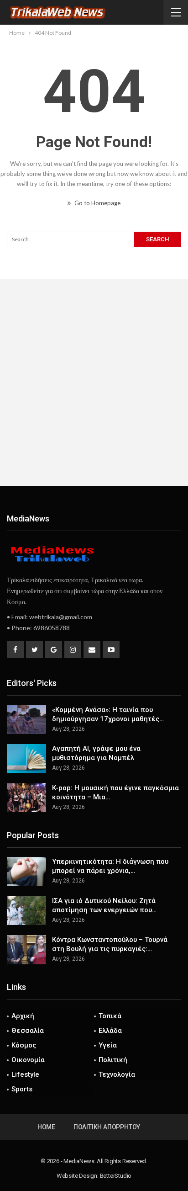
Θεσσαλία (27, 1030)
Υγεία (108, 1045)
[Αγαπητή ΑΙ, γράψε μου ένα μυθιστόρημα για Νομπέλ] (26, 758)
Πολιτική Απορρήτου (106, 1127)
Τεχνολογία (117, 1074)
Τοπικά (110, 1016)
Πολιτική (113, 1060)
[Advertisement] (94, 382)
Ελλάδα (110, 1030)
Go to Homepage (96, 203)
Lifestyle (25, 1074)
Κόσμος (23, 1045)
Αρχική (22, 1016)
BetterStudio (116, 1175)
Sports (21, 1089)
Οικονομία (28, 1060)
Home (46, 1127)
